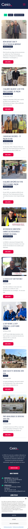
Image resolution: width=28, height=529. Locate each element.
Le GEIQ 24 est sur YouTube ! (13, 279)
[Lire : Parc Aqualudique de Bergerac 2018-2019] (14, 404)
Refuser (14, 519)
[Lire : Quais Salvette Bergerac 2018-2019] (14, 358)
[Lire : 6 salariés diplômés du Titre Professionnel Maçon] (14, 169)
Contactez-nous (14, 468)
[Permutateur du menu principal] (24, 4)
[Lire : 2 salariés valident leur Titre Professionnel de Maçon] (14, 76)
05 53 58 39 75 (11, 481)
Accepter (14, 515)
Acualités (11, 15)
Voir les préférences (14, 523)
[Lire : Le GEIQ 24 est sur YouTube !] (14, 266)
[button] (26, 498)
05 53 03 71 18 (11, 490)
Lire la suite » (8, 62)
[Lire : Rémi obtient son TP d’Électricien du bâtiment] (14, 29)
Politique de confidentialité (18, 527)
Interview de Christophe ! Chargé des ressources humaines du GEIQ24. (12, 231)
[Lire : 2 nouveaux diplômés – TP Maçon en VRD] (14, 124)
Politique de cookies (8, 527)
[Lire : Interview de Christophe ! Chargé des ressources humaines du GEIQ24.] (14, 216)
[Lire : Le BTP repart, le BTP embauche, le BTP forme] (14, 311)
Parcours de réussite (19, 15)
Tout (5, 15)
